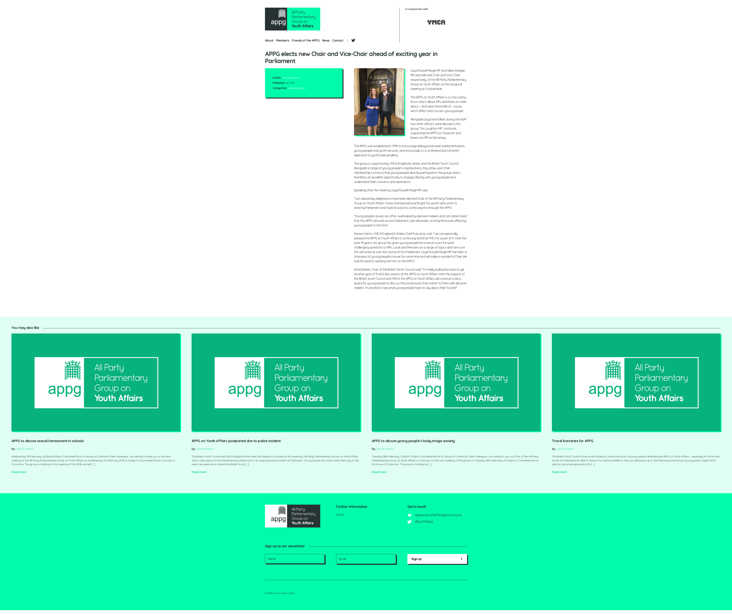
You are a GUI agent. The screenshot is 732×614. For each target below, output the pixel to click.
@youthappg (424, 521)
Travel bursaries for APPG (572, 440)
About (269, 40)
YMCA (340, 515)
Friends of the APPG (305, 40)
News (326, 40)
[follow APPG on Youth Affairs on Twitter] (353, 40)
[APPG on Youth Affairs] (292, 19)
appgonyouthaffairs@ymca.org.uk (438, 515)
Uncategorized (296, 88)
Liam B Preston (291, 77)
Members (282, 40)
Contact (338, 40)
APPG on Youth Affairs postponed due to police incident (236, 440)
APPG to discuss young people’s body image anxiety (413, 440)
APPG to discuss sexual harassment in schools (47, 440)
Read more (18, 472)
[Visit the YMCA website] (436, 22)
